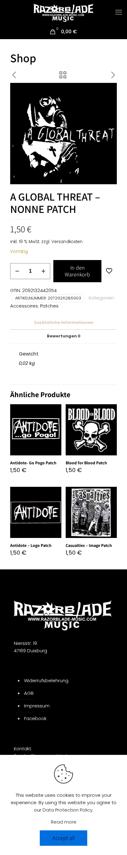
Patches (49, 306)
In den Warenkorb (77, 271)
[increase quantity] (43, 271)
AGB (29, 693)
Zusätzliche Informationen (63, 322)
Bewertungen (63, 336)
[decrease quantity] (17, 271)
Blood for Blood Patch (86, 463)
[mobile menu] (118, 12)
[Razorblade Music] (63, 12)
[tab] (63, 323)
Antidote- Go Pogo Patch (33, 463)
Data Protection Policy (67, 810)
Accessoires (24, 306)
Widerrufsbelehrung (46, 680)
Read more (63, 822)
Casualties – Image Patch (89, 545)
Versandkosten (67, 242)
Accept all (63, 837)
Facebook (35, 718)
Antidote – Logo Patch (30, 545)
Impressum (37, 705)
